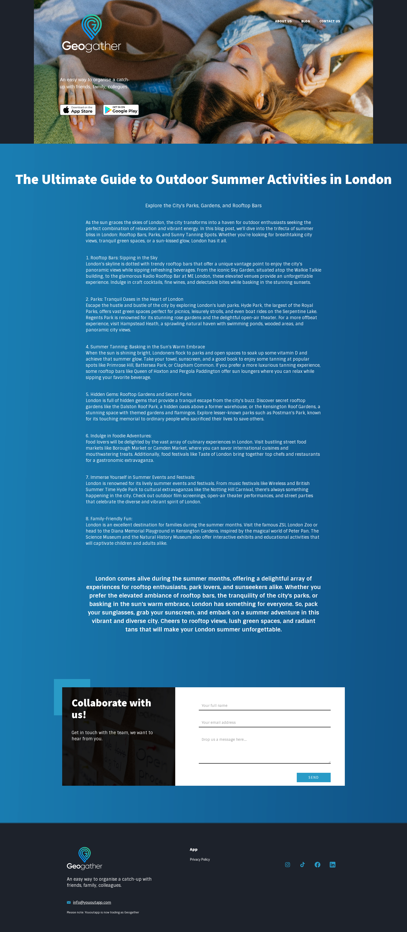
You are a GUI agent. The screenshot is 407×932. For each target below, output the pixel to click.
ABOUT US (283, 21)
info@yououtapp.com (92, 902)
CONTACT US (329, 21)
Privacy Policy (200, 859)
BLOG (305, 21)
